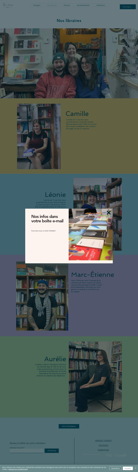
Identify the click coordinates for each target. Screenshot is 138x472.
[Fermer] (135, 468)
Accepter (128, 468)
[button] (109, 213)
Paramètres (115, 468)
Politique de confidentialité (18, 469)
